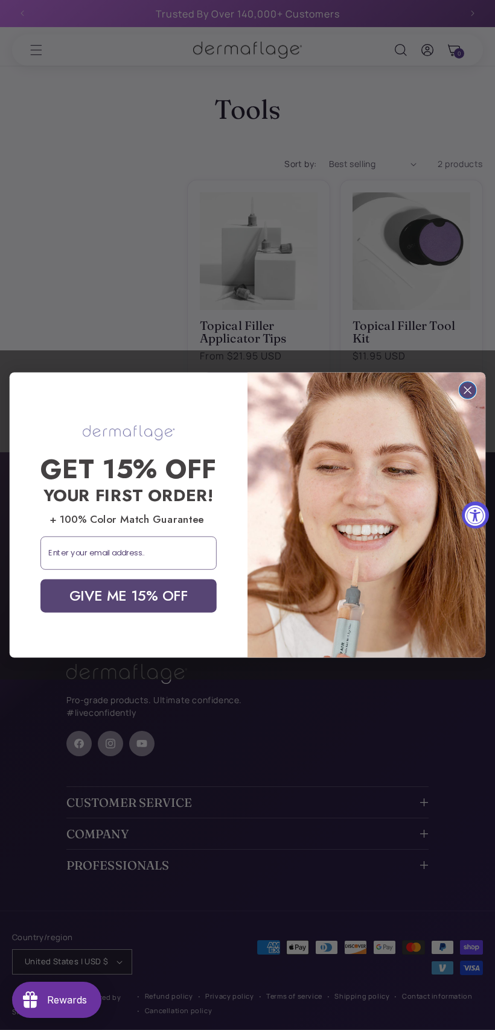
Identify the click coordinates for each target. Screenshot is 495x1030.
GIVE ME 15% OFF (128, 595)
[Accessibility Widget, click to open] (475, 515)
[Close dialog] (467, 390)
